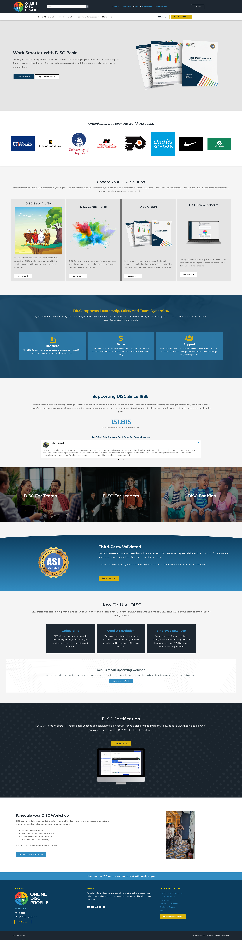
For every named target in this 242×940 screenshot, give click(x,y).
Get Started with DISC (170, 888)
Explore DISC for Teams (40, 502)
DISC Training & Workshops (171, 893)
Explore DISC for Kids (202, 502)
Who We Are (20, 909)
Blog (162, 911)
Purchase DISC (65, 17)
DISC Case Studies (167, 907)
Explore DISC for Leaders (121, 502)
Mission (90, 888)
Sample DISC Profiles (169, 904)
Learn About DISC (46, 17)
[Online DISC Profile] (26, 7)
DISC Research (166, 900)
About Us (19, 888)
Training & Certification (87, 17)
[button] (39, 449)
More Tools (107, 17)
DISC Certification (167, 897)
